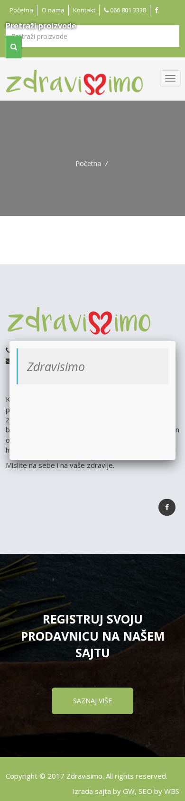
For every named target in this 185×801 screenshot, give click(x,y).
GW (129, 791)
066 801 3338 (127, 10)
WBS (171, 791)
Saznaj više (92, 700)
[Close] (175, 341)
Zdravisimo (56, 366)
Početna (21, 10)
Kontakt (84, 10)
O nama (53, 10)
